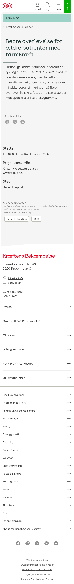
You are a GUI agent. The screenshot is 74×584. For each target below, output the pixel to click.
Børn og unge (10, 481)
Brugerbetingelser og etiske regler (37, 564)
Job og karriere (13, 349)
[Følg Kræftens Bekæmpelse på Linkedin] (46, 543)
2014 (36, 219)
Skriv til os (14, 282)
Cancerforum (10, 450)
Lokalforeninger (14, 377)
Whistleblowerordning (37, 560)
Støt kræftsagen (12, 465)
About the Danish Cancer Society (22, 528)
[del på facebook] (7, 122)
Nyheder (7, 497)
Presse (7, 306)
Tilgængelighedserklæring (37, 574)
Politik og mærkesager (19, 363)
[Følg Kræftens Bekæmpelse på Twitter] (37, 543)
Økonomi (9, 335)
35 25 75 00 (15, 277)
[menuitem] (37, 6)
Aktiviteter (9, 505)
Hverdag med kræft (14, 402)
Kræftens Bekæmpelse (29, 256)
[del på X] (15, 122)
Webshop (8, 457)
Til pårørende (10, 418)
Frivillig (6, 426)
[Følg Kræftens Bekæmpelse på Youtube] (56, 543)
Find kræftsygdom (13, 394)
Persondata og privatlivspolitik (37, 569)
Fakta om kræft (12, 473)
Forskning (8, 442)
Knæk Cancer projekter (19, 26)
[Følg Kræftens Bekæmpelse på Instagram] (27, 543)
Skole (6, 489)
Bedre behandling (17, 219)
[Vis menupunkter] (37, 18)
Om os (6, 513)
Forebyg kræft (11, 434)
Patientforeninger (12, 520)
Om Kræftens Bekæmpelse (21, 321)
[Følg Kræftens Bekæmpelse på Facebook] (18, 543)
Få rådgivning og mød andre (19, 410)
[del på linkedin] (22, 122)
